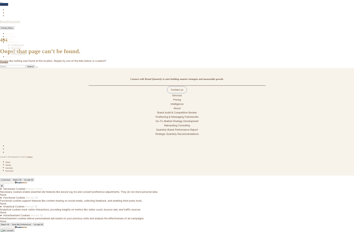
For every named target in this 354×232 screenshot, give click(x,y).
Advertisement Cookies (16, 215)
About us (11, 56)
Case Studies (18, 53)
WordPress (30, 157)
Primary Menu (7, 28)
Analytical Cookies (13, 206)
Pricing (9, 39)
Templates (17, 50)
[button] (177, 89)
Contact (4, 4)
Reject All (17, 180)
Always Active (34, 188)
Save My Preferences (21, 224)
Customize (5, 180)
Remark (30, 197)
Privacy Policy (10, 170)
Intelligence (12, 42)
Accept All (28, 180)
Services (10, 36)
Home (9, 33)
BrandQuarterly (10, 21)
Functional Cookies (14, 197)
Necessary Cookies (14, 188)
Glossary (16, 47)
